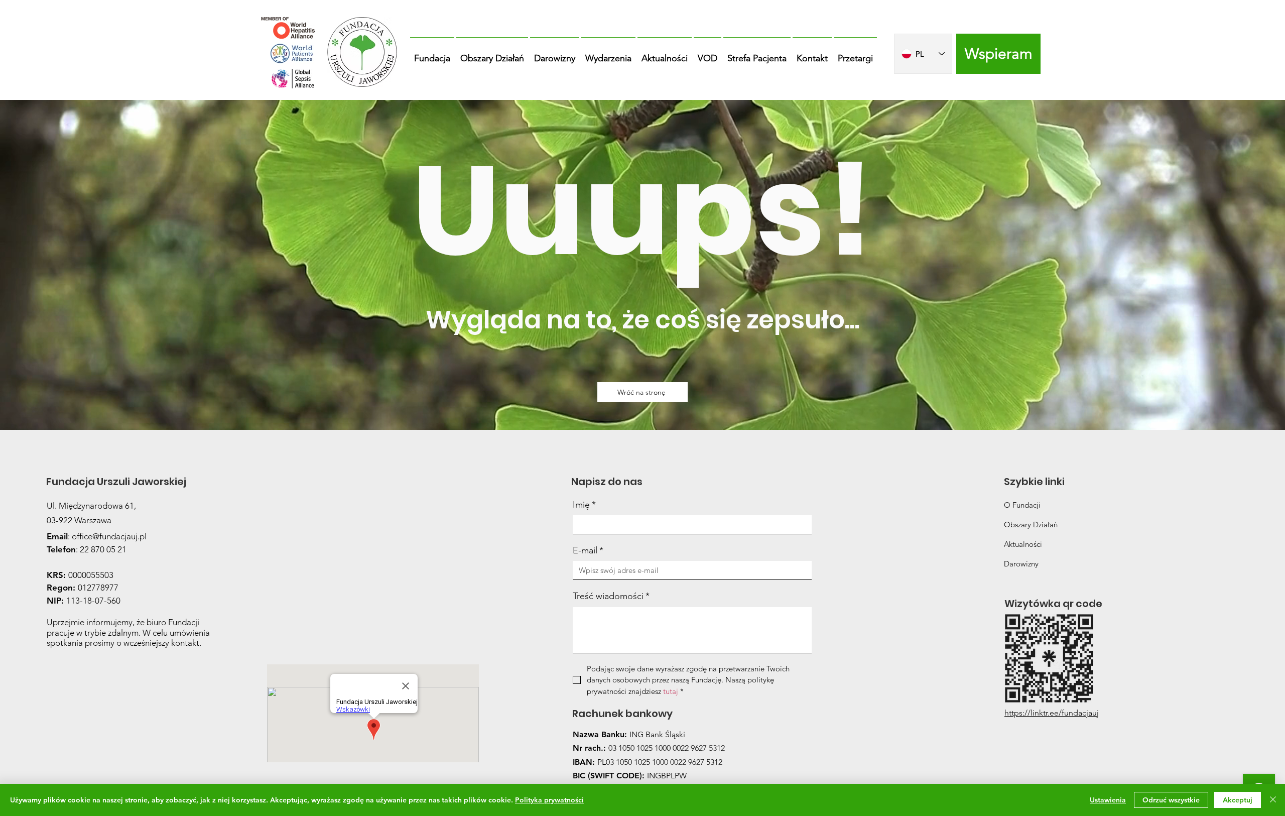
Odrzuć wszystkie (1171, 799)
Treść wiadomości (611, 596)
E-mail (588, 550)
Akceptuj (1237, 799)
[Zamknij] (1273, 800)
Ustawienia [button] (1108, 799)
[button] (432, 53)
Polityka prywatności (549, 799)
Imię (584, 504)
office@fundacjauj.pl (109, 536)
